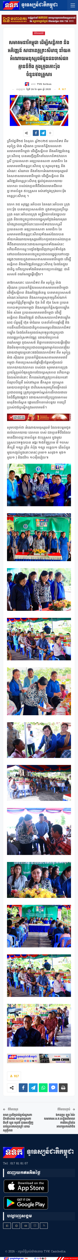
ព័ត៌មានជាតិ (39, 33)
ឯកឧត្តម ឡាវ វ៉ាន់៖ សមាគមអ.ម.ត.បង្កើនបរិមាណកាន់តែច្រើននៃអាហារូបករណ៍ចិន (59, 1120)
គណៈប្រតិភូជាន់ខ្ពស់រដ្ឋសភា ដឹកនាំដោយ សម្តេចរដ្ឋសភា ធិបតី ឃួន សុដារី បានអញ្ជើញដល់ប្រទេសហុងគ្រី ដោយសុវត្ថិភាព (18, 1122)
